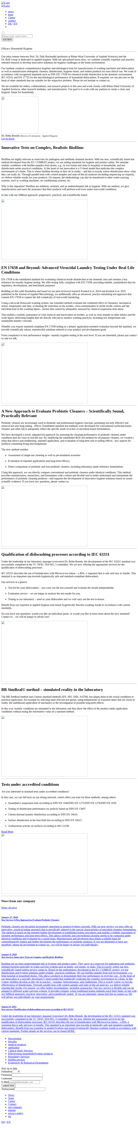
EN (15, 23)
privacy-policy (15, 1113)
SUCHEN (7, 39)
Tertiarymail (7, 1089)
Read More (7, 831)
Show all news (9, 907)
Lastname (6, 1078)
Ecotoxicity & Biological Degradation (28, 1062)
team (10, 14)
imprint (12, 1110)
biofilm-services (16, 1059)
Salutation (6, 1071)
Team (11, 1098)
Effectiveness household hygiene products (30, 1053)
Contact (12, 1104)
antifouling (14, 1047)
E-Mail (5, 1082)
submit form (8, 1085)
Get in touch (7, 138)
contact (12, 20)
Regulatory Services (18, 1056)
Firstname (6, 1074)
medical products (17, 1044)
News (11, 1095)
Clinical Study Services (20, 1050)
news (11, 11)
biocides (12, 1041)
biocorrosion (14, 1038)
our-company (15, 1107)
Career (11, 17)
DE (10, 23)
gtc (9, 1116)
